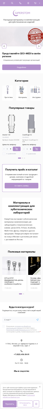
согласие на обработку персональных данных (18, 327)
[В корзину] (17, 149)
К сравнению (11, 154)
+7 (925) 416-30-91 (21, 354)
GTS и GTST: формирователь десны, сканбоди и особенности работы (13, 281)
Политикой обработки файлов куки (19, 396)
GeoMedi (5, 137)
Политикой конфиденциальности (18, 330)
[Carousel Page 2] (22, 158)
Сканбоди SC (27, 135)
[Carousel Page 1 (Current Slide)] (19, 158)
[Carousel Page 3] (24, 158)
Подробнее (21, 67)
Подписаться (37, 320)
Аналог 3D (6, 135)
